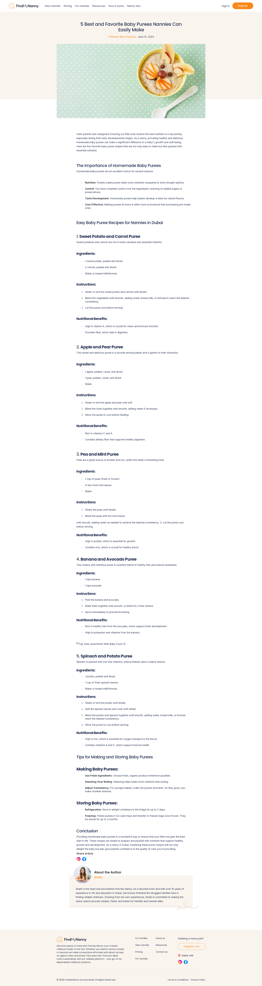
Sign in (226, 6)
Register (243, 5)
